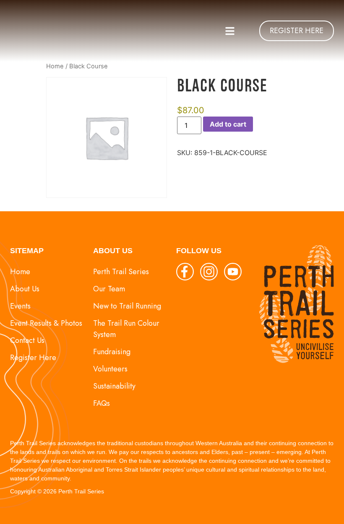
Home (55, 66)
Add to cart (228, 124)
